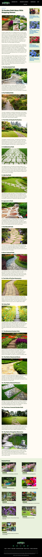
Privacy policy (26, 548)
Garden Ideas (4, 8)
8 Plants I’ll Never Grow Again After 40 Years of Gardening (34, 59)
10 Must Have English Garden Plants (8, 503)
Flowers (31, 29)
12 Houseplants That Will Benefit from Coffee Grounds (34, 17)
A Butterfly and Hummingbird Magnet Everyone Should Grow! (34, 45)
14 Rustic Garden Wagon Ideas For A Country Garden (31, 503)
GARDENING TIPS (14, 1)
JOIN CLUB (25, 4)
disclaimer (13, 548)
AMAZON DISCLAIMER (19, 548)
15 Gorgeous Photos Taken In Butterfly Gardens (30, 488)
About (5, 548)
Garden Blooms (32, 57)
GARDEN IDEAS (33, 1)
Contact (9, 548)
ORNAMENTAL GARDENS (24, 1)
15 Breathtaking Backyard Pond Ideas (8, 488)
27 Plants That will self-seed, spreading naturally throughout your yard (34, 32)
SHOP (38, 1)
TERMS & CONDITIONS (33, 548)
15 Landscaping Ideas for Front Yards (28, 517)
